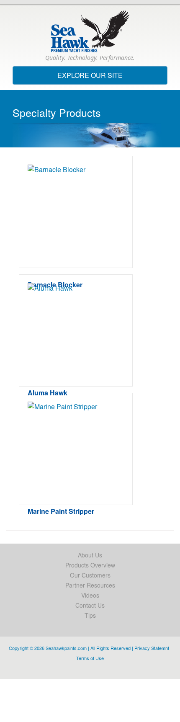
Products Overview (90, 565)
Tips (90, 615)
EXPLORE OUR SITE (105, 77)
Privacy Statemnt (151, 648)
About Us (90, 555)
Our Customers (90, 575)
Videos (90, 595)
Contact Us (90, 605)
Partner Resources (90, 585)
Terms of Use (90, 658)
